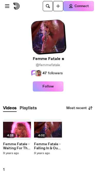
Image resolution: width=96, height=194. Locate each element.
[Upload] (58, 6)
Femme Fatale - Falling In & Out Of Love (47, 146)
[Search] (48, 6)
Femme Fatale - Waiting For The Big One (16, 146)
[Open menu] (7, 6)
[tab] (10, 108)
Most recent (76, 108)
